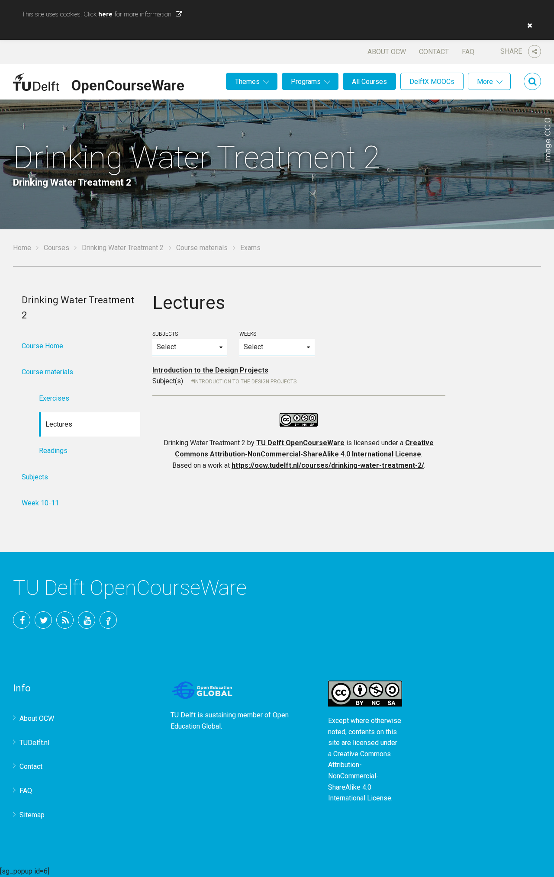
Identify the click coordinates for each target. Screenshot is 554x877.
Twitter (43, 620)
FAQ (468, 52)
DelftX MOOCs (431, 81)
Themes (247, 81)
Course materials (202, 248)
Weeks (247, 334)
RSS (65, 620)
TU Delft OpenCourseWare (300, 443)
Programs (306, 81)
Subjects (165, 334)
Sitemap (32, 815)
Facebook (21, 620)
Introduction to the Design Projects (210, 370)
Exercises (54, 398)
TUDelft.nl (34, 743)
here (105, 14)
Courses (56, 248)
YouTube (86, 620)
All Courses (369, 81)
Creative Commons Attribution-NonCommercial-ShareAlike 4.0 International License (359, 776)
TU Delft (108, 620)
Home (22, 248)
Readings (53, 451)
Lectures (58, 424)
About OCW (386, 52)
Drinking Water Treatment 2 (123, 248)
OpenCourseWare (127, 84)
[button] (527, 25)
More (485, 81)
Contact (434, 52)
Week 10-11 (40, 503)
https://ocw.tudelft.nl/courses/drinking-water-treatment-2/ (328, 465)
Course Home (42, 346)
